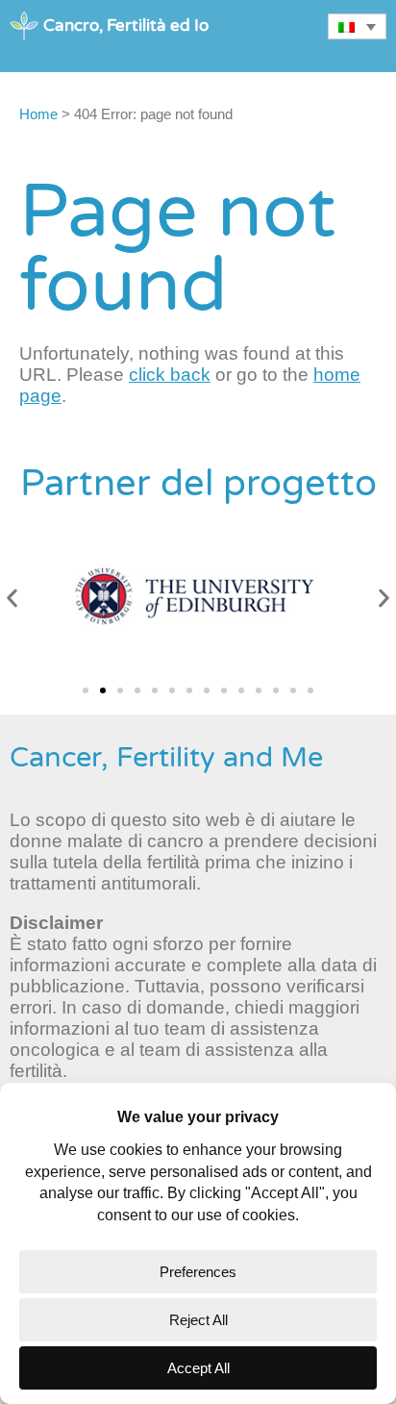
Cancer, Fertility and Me (166, 757)
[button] (12, 598)
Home (38, 114)
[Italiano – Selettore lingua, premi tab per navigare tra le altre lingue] (357, 26)
